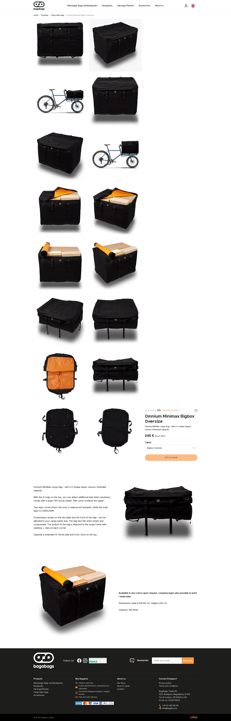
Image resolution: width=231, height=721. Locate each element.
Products (44, 15)
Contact (120, 689)
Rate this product (171, 410)
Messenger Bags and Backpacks (82, 6)
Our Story (121, 683)
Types (148, 442)
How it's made (123, 686)
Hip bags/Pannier (125, 6)
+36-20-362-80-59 (170, 705)
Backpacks (107, 6)
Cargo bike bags (57, 15)
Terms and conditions (168, 686)
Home (36, 15)
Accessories (144, 6)
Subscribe (187, 661)
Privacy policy (165, 683)
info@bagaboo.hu (169, 708)
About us (159, 6)
